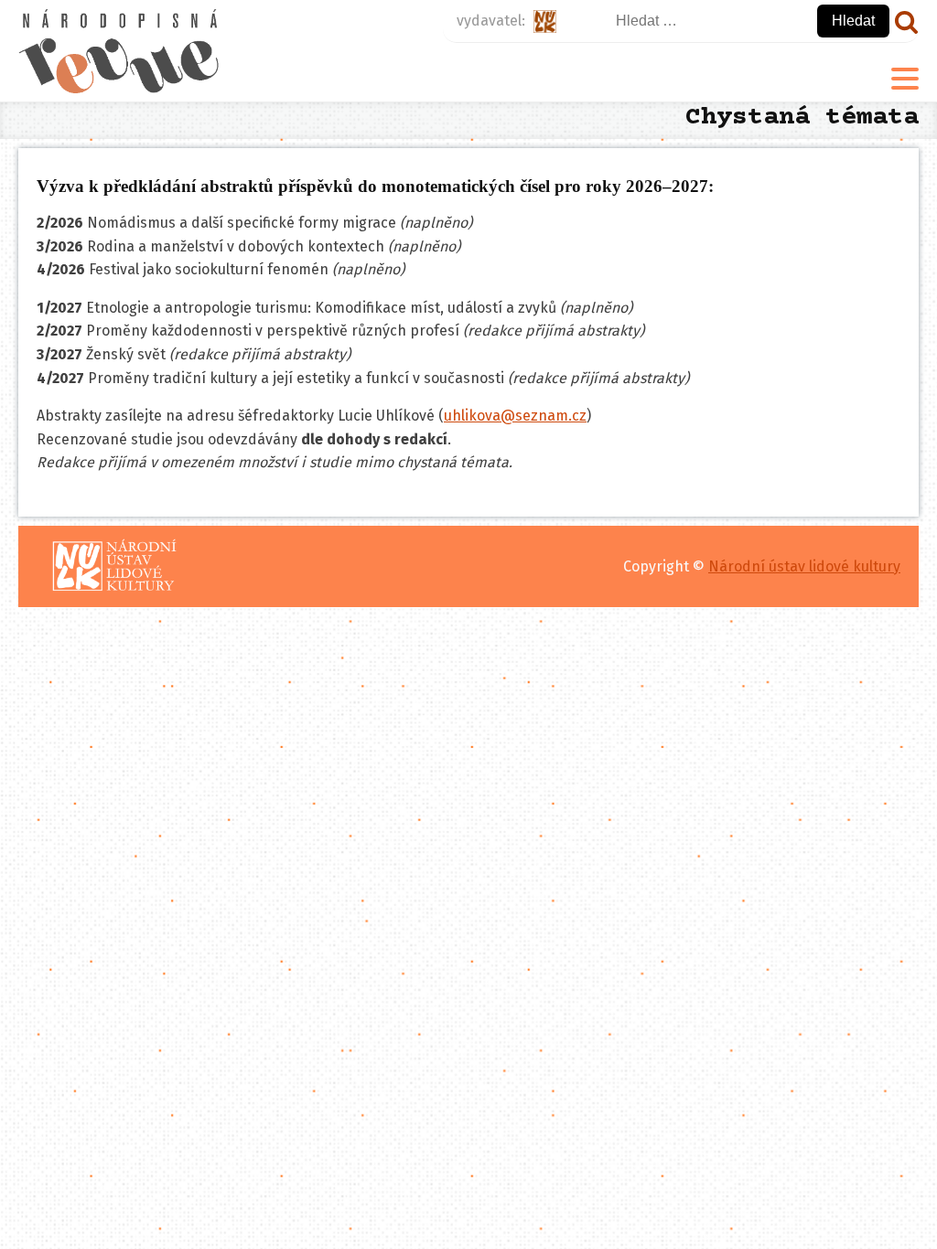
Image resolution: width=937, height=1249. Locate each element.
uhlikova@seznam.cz (515, 415)
